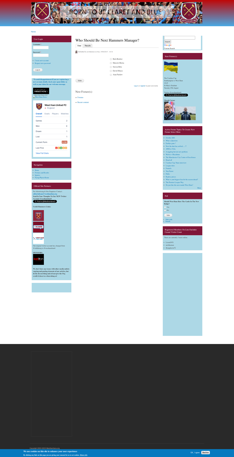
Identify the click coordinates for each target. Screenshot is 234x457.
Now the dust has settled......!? (176, 146)
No (168, 210)
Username (37, 44)
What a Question (171, 140)
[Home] (117, 13)
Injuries (37, 175)
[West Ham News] (40, 97)
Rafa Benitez (117, 59)
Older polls (168, 219)
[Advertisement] (51, 287)
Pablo (168, 174)
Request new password (43, 63)
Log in (136, 86)
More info (83, 455)
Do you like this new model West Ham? (179, 185)
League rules (170, 165)
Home (33, 31)
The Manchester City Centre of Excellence (181, 157)
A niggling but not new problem (177, 152)
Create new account (42, 60)
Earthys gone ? (171, 143)
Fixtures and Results (42, 173)
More (199, 188)
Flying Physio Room (42, 177)
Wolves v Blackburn (173, 154)
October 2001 (170, 138)
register (142, 86)
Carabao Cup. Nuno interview (176, 163)
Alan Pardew (118, 74)
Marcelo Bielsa (118, 63)
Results (88, 45)
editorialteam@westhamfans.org (45, 194)
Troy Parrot (169, 171)
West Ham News (39, 95)
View (79, 45)
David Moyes (118, 70)
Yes (168, 207)
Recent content (83, 102)
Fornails (168, 168)
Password (37, 52)
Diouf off (169, 160)
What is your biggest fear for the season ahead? (182, 179)
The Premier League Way (174, 182)
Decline (205, 453)
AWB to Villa (171, 149)
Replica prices (171, 177)
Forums (80, 97)
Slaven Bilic (117, 66)
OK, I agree (195, 453)
